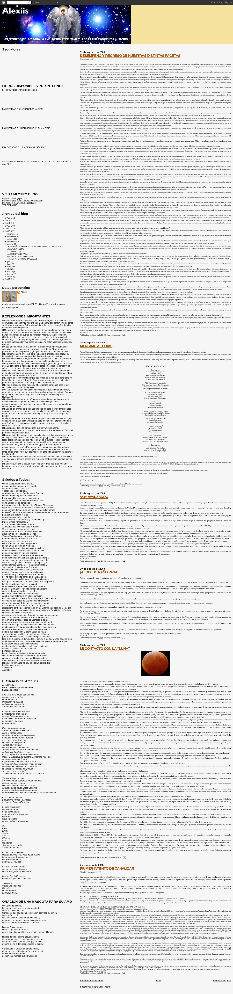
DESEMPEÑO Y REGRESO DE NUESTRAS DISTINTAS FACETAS (130, 55)
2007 (8, 279)
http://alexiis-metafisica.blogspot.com (19, 203)
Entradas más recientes (92, 980)
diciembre (11, 234)
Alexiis (24, 292)
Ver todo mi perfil (10, 308)
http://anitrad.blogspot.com (14, 198)
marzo (10, 272)
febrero (10, 274)
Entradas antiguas (222, 980)
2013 (8, 218)
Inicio (158, 980)
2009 (8, 228)
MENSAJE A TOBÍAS (96, 346)
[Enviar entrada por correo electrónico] (123, 335)
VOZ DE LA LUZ (9, 205)
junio (9, 264)
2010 (8, 226)
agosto (10, 244)
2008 (8, 231)
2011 (8, 223)
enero (10, 277)
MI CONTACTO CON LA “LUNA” (105, 648)
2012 (8, 220)
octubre (10, 239)
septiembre (12, 241)
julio (9, 261)
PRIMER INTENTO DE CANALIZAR (107, 868)
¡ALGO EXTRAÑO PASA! (99, 572)
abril (9, 269)
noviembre (12, 236)
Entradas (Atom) (102, 986)
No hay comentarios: (112, 335)
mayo (9, 266)
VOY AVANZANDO (94, 497)
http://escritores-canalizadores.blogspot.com (22, 201)
